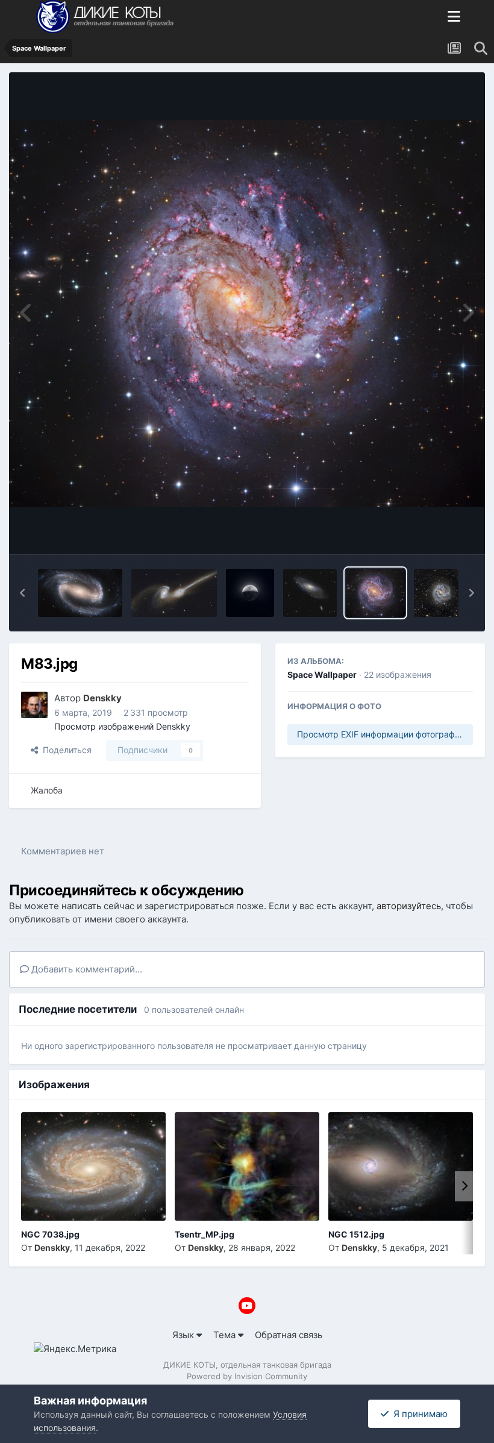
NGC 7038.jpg (50, 1234)
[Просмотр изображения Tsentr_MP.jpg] (247, 1166)
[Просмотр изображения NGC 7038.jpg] (93, 1166)
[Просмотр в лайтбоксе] (247, 313)
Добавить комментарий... (85, 969)
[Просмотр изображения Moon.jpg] (250, 593)
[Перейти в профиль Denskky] (34, 705)
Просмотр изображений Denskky (122, 726)
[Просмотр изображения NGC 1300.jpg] (80, 593)
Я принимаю (418, 1414)
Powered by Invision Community (247, 1376)
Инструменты (428, 531)
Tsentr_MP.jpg (204, 1234)
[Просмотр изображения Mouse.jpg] (174, 593)
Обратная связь (288, 1335)
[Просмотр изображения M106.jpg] (310, 593)
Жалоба (47, 790)
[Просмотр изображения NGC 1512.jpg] (400, 1166)
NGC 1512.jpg (356, 1234)
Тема (225, 1335)
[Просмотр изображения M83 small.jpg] (440, 593)
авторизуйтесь (409, 906)
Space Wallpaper (322, 674)
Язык (184, 1335)
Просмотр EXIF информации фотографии (380, 734)
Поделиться (65, 750)
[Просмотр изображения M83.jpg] (375, 593)
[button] (22, 593)
